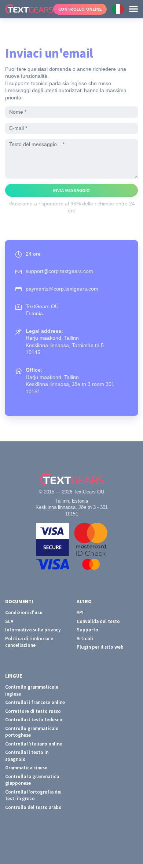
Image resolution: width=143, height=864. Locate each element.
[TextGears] (26, 9)
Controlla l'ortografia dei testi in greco (33, 795)
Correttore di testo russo (33, 711)
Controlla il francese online (35, 702)
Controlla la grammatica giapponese (32, 780)
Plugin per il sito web (100, 647)
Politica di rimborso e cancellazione (29, 642)
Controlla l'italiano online (33, 744)
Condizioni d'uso (24, 612)
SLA (9, 621)
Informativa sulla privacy (33, 630)
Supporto (87, 630)
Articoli (85, 638)
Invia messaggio (71, 190)
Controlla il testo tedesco (33, 720)
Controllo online (80, 9)
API (80, 612)
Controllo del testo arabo (33, 807)
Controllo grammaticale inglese (31, 690)
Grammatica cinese (26, 768)
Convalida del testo (98, 621)
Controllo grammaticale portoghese (31, 732)
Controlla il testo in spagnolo (26, 755)
